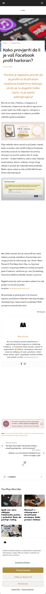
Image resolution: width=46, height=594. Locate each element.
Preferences (23, 583)
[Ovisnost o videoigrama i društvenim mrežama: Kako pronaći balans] (34, 501)
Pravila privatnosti (27, 589)
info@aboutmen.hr (30, 357)
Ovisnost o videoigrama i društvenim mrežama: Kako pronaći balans (32, 515)
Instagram (23, 435)
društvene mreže (16, 433)
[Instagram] (25, 364)
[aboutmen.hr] (23, 10)
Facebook (27, 433)
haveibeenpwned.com (19, 288)
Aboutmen (8, 67)
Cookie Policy (15, 589)
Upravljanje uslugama (22, 562)
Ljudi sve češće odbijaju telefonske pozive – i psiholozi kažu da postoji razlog (11, 515)
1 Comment (11, 477)
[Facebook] (21, 364)
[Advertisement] (23, 225)
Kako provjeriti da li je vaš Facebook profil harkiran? (21, 55)
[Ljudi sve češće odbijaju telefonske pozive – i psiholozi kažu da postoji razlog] (11, 501)
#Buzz (5, 43)
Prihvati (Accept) (23, 570)
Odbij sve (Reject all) (23, 577)
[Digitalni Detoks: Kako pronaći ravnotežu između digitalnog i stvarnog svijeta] (11, 531)
